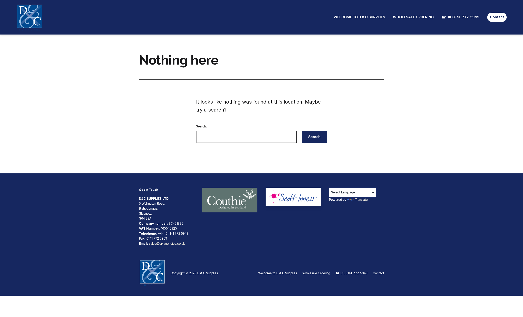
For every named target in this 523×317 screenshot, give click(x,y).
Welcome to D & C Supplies (359, 17)
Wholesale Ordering (413, 17)
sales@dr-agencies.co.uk (167, 244)
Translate (361, 200)
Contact (497, 17)
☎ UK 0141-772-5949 (460, 17)
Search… (202, 126)
